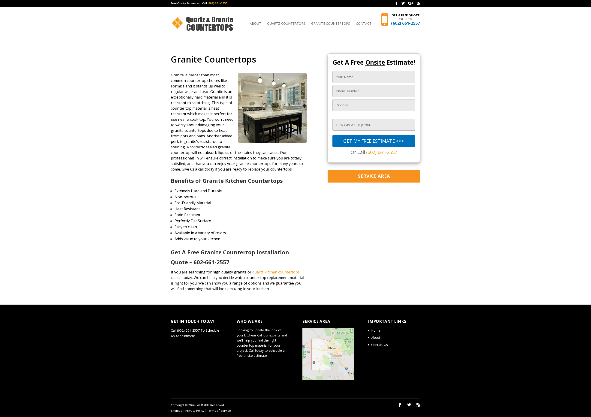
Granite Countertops (330, 24)
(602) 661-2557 (217, 3)
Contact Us (379, 344)
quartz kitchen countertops (276, 272)
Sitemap (176, 410)
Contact (363, 24)
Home (375, 330)
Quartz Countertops (286, 24)
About (255, 24)
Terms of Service (219, 410)
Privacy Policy (194, 410)
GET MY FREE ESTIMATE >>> (373, 141)
